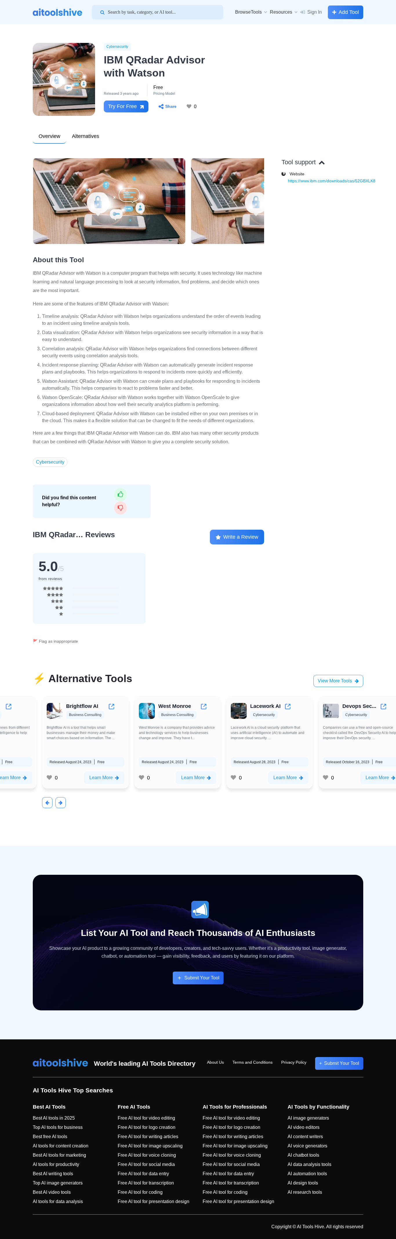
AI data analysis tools (309, 1164)
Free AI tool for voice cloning (147, 1155)
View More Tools (335, 680)
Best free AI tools (50, 1136)
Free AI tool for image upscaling (150, 1145)
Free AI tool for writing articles (148, 1136)
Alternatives (85, 136)
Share (171, 106)
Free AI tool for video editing (146, 1118)
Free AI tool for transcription (146, 1182)
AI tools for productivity (56, 1164)
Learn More (100, 777)
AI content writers (305, 1136)
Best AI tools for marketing (59, 1155)
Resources (281, 12)
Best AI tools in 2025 (54, 1118)
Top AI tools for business (58, 1127)
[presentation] (47, 802)
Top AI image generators (58, 1182)
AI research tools (305, 1192)
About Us (215, 1062)
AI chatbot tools (303, 1155)
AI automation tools (307, 1173)
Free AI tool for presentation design (153, 1201)
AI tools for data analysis (58, 1201)
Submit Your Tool (201, 977)
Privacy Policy (293, 1062)
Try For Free (122, 106)
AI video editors (303, 1127)
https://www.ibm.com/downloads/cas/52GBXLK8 (331, 180)
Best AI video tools (52, 1192)
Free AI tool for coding (140, 1192)
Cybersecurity (117, 47)
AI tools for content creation (60, 1145)
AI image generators (308, 1118)
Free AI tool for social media (146, 1164)
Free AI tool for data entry (143, 1173)
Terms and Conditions (252, 1062)
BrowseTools (248, 12)
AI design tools (303, 1182)
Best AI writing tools (53, 1173)
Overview (49, 136)
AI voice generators (307, 1145)
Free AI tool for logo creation (146, 1127)
